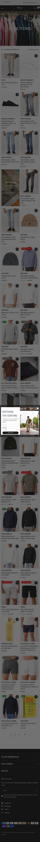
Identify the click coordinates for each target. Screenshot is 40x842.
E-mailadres (4, 427)
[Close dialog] (38, 408)
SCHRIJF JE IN (10, 432)
